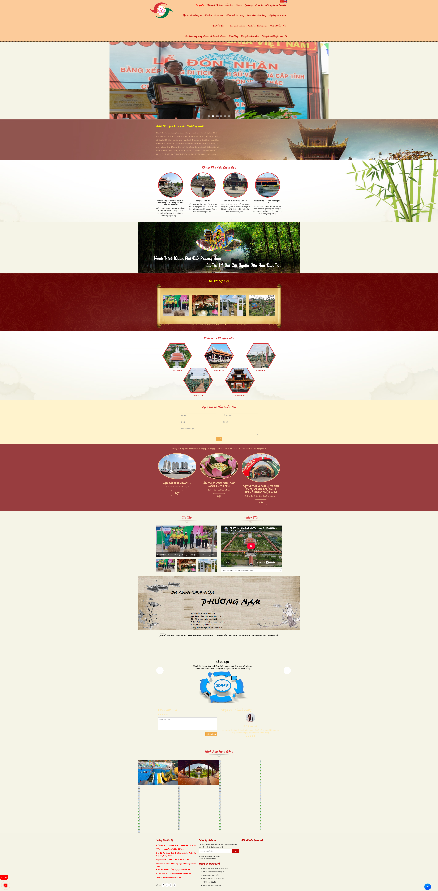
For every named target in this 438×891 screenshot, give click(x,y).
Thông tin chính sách (250, 36)
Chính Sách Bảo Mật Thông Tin (213, 871)
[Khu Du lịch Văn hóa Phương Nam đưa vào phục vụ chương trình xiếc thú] (205, 305)
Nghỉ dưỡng (233, 635)
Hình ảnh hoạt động (235, 15)
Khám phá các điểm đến (275, 5)
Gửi (236, 851)
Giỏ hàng (249, 5)
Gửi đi (219, 438)
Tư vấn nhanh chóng (194, 635)
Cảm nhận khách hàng (256, 15)
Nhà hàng (233, 36)
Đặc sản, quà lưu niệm (259, 635)
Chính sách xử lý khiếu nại (212, 885)
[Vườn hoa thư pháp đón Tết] (262, 305)
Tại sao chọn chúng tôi (192, 15)
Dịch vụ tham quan (277, 15)
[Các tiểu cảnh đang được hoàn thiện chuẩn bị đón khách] (233, 305)
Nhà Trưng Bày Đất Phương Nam (170, 201)
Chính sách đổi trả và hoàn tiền (213, 878)
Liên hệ (258, 5)
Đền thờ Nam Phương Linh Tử (267, 201)
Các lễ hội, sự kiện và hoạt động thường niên (248, 25)
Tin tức (239, 5)
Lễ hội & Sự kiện (214, 5)
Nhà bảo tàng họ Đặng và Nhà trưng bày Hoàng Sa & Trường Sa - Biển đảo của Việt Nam (203, 203)
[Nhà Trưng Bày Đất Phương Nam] (170, 185)
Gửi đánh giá (211, 734)
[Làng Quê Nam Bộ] (235, 185)
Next (160, 670)
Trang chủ (199, 5)
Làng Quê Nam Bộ (235, 201)
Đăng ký (4, 877)
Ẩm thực (229, 5)
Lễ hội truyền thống (221, 635)
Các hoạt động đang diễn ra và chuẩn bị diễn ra (205, 36)
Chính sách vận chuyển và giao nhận (215, 868)
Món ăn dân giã (208, 635)
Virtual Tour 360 (278, 25)
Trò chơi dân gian (244, 635)
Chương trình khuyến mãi (272, 36)
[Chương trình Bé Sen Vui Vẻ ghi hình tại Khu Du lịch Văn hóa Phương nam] (176, 305)
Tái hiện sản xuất (273, 635)
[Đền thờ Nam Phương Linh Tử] (267, 185)
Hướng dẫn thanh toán (211, 875)
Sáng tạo (162, 635)
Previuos (287, 670)
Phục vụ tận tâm (181, 635)
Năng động (170, 635)
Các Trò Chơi (218, 25)
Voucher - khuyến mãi (214, 15)
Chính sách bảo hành (210, 882)
